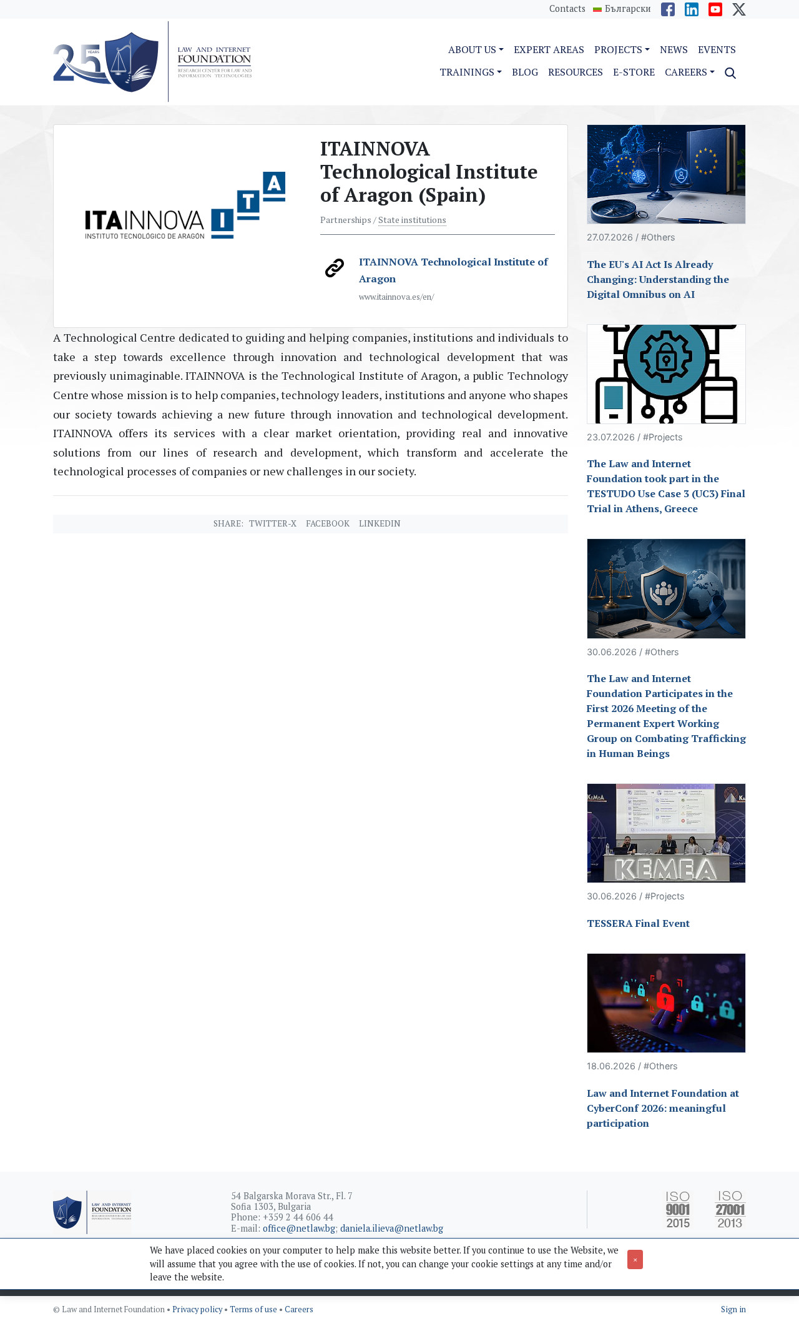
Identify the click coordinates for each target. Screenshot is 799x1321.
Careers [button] (686, 72)
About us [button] (472, 49)
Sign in (733, 1309)
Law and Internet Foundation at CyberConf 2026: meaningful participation (663, 1108)
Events (717, 49)
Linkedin (380, 523)
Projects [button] (618, 49)
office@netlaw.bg (299, 1228)
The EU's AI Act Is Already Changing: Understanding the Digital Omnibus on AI (658, 279)
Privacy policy (198, 1309)
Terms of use (254, 1309)
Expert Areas (549, 49)
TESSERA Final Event (638, 923)
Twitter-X (273, 523)
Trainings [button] (466, 72)
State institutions (412, 219)
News (674, 49)
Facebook (328, 523)
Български (628, 8)
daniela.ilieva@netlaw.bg (391, 1228)
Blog (525, 72)
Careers (299, 1309)
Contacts (567, 8)
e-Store (634, 72)
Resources (575, 72)
